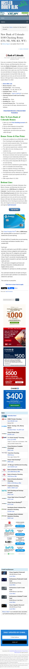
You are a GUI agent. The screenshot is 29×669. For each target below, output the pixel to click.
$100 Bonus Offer (12, 476)
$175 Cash (10, 504)
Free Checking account (18, 122)
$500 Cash (10, 450)
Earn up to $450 (12, 439)
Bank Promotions (9, 291)
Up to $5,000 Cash (12, 421)
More (16, 288)
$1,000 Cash (11, 511)
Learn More (12, 576)
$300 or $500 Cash (13, 487)
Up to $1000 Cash (12, 466)
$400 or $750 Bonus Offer (14, 483)
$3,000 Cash (11, 434)
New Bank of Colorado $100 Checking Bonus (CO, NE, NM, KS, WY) (13, 37)
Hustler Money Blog (14, 5)
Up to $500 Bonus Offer (14, 471)
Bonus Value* (6, 611)
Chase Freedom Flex (10, 231)
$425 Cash (10, 494)
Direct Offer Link (7, 83)
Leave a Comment (24, 49)
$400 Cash (10, 461)
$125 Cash (10, 499)
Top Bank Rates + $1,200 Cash (16, 429)
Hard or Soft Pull (16, 93)
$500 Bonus (11, 455)
